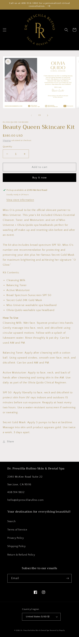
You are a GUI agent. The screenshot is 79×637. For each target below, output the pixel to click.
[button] (5, 30)
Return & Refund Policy (21, 554)
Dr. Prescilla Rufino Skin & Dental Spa (35, 630)
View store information (20, 200)
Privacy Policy (15, 538)
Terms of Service (17, 529)
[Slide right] (48, 115)
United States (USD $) (37, 616)
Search (11, 521)
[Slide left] (31, 115)
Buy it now (39, 177)
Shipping (7, 141)
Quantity (7, 146)
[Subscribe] (67, 578)
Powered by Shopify (57, 630)
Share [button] (10, 441)
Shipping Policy (16, 546)
